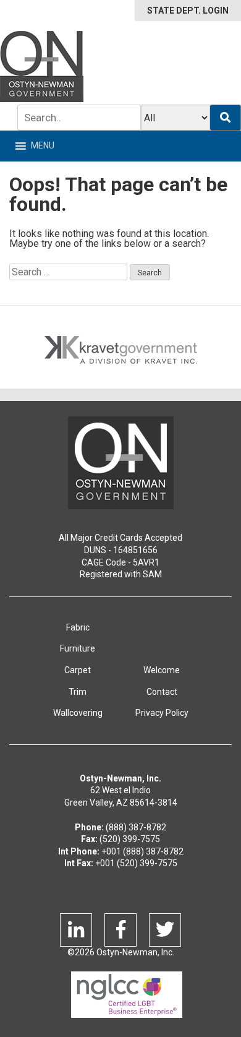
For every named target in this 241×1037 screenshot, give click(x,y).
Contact (161, 692)
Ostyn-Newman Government (41, 66)
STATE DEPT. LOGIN (188, 10)
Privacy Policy (161, 713)
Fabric (78, 627)
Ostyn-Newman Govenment (121, 462)
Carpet (77, 670)
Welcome (161, 670)
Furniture (77, 648)
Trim (78, 692)
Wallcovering (78, 713)
